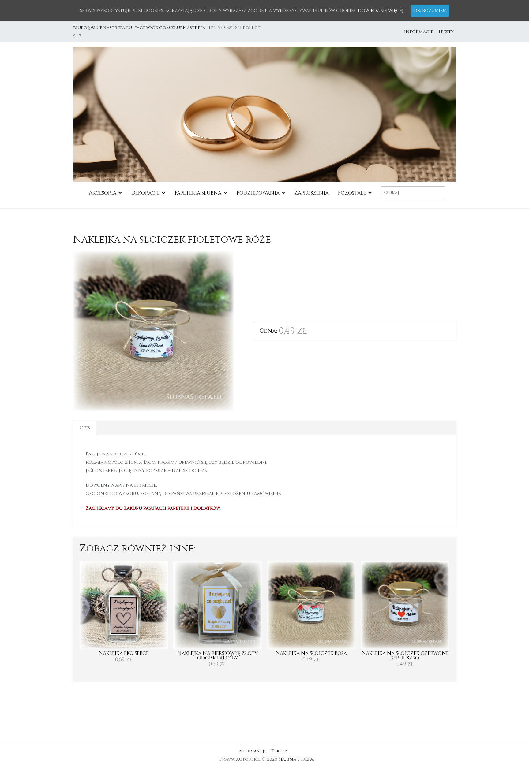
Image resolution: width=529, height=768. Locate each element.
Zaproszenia (311, 192)
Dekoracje (145, 192)
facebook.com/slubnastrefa (171, 27)
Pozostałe (352, 192)
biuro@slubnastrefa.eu (103, 27)
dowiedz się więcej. (381, 10)
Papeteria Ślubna (197, 192)
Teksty (446, 31)
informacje (418, 31)
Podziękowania (258, 192)
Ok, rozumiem (430, 10)
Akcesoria (102, 192)
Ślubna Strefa (296, 759)
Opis (85, 428)
